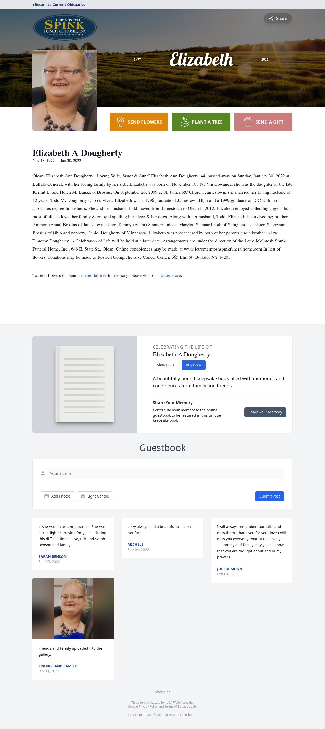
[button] (73, 608)
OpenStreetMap (168, 715)
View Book (165, 364)
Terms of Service (176, 706)
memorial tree (94, 275)
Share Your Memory (265, 412)
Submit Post (269, 496)
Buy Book (193, 364)
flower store (170, 275)
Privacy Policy (148, 706)
